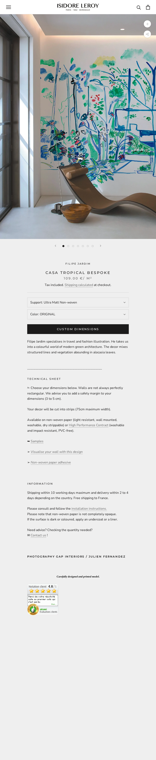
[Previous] (55, 246)
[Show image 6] (88, 246)
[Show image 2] (68, 246)
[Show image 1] (63, 246)
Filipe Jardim (77, 263)
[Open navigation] (8, 7)
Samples (37, 441)
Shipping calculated (79, 285)
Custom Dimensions (78, 329)
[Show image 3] (73, 246)
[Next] (100, 246)
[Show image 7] (93, 246)
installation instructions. (89, 508)
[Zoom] (147, 23)
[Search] (139, 7)
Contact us (38, 535)
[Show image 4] (78, 246)
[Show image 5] (83, 246)
